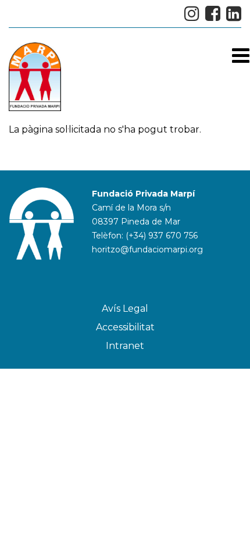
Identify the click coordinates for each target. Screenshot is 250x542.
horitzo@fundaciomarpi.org (147, 249)
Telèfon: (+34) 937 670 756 (145, 235)
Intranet (125, 345)
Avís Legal (125, 308)
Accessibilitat (125, 327)
